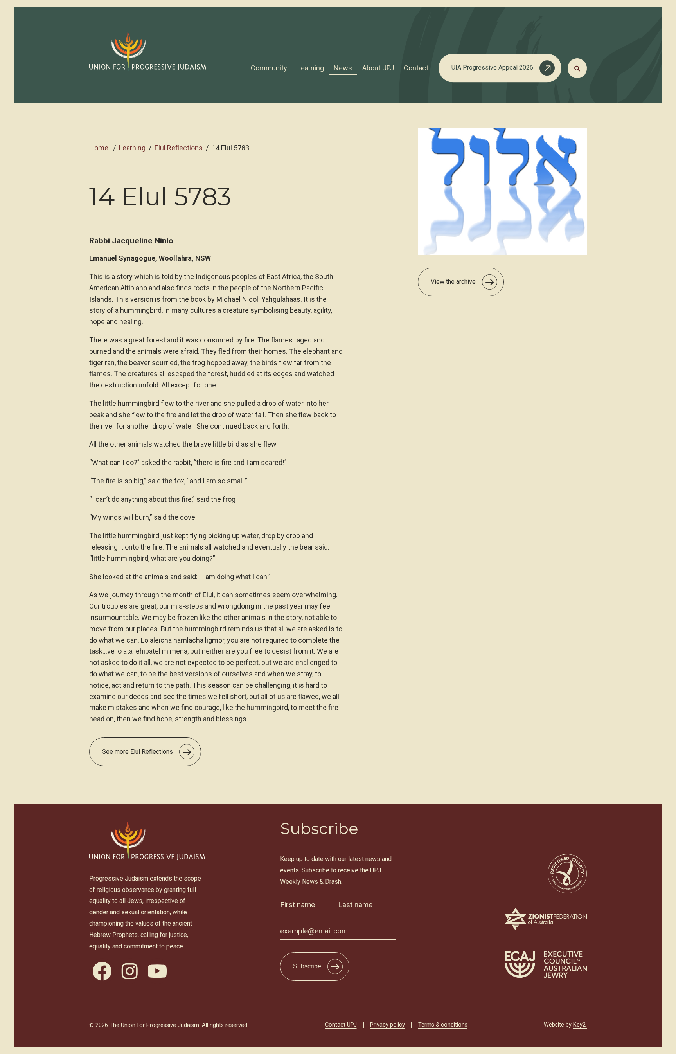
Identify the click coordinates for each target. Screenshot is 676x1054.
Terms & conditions (442, 1025)
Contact (416, 68)
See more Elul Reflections (137, 751)
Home (98, 148)
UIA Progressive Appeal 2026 (492, 67)
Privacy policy (387, 1025)
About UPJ (378, 68)
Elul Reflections (179, 148)
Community (269, 68)
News (343, 68)
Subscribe (307, 966)
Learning (310, 68)
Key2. (580, 1025)
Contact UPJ (341, 1025)
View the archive (453, 281)
